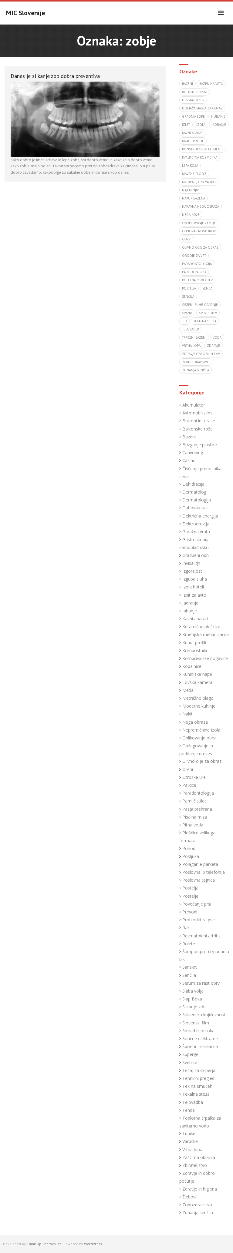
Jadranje (190, 603)
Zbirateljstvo (194, 1165)
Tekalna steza (196, 1094)
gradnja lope (193, 116)
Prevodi (189, 912)
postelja (189, 288)
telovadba (190, 329)
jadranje (219, 124)
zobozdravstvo (196, 362)
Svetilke (189, 1062)
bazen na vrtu (211, 84)
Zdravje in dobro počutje (197, 1177)
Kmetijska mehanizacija (205, 634)
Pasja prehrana (197, 809)
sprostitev (208, 313)
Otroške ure (194, 777)
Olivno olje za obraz (201, 761)
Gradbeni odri (195, 555)
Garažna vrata (196, 531)
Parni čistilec (194, 801)
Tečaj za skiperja (198, 1070)
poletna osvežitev (197, 280)
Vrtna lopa (192, 1149)
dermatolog (193, 100)
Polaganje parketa (200, 864)
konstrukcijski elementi (202, 149)
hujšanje (218, 116)
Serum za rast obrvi (201, 983)
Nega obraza (195, 722)
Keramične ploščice (201, 626)
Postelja (190, 888)
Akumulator (193, 405)
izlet (186, 124)
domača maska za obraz (202, 108)
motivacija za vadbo (199, 182)
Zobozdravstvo (197, 1205)
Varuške (190, 1141)
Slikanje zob (194, 1007)
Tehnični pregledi (198, 1078)
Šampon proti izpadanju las (204, 955)
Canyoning (192, 452)
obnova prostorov (199, 231)
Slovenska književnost (203, 1014)
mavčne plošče (194, 174)
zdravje (213, 345)
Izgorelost (192, 571)
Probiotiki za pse (198, 920)
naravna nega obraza (200, 206)
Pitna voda (192, 825)
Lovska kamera (197, 682)
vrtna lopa (191, 345)
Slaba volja (193, 991)
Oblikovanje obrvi (199, 738)
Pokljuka (190, 856)
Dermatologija (196, 500)
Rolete (188, 943)
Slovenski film (195, 1023)
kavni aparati (193, 133)
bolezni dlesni (194, 92)
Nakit (187, 714)
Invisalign (191, 563)
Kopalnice (191, 666)
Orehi (187, 769)
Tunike (188, 1133)
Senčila (189, 975)
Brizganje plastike (199, 444)
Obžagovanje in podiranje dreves (196, 749)
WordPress (93, 1243)
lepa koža (190, 165)
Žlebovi (189, 1197)
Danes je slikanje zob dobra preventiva (55, 75)
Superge (190, 1054)
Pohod (188, 848)
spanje (187, 313)
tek (184, 321)
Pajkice (189, 785)
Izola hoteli (193, 587)
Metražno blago (198, 698)
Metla (188, 690)
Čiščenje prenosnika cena (200, 472)
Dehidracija (193, 484)
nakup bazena (193, 198)
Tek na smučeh (197, 1086)
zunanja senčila (195, 370)
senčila (188, 296)
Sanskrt (189, 967)
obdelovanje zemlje (199, 223)
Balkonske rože (197, 429)
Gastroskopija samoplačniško (194, 543)
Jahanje (189, 611)
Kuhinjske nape (197, 674)
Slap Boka (192, 999)
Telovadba (192, 1102)
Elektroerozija (195, 524)
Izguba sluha (194, 579)
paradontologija (197, 264)
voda (217, 337)
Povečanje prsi (196, 904)
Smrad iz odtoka (198, 1031)
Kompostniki (194, 650)
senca (207, 288)
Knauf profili (193, 141)
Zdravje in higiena (199, 1189)
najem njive (191, 190)
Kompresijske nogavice (205, 658)
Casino (189, 460)
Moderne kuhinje (198, 706)
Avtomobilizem (197, 413)
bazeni (187, 84)
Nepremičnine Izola (201, 730)
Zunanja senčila (197, 1212)
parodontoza (194, 272)
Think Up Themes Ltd (44, 1243)
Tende (188, 1110)
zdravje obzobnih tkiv (201, 354)
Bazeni (189, 437)
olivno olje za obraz (200, 247)
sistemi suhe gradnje (200, 305)
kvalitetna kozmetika (199, 157)
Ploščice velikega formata (197, 836)
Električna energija (200, 516)
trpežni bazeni (194, 337)
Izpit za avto (194, 595)
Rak (186, 927)
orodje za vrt (194, 255)
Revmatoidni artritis (201, 936)
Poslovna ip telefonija (203, 872)
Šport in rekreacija (200, 1046)
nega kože (191, 215)
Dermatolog (194, 492)
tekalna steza (205, 321)
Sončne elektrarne (200, 1038)
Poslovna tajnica (198, 880)
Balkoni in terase (198, 421)
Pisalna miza (194, 817)
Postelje (190, 896)
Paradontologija (198, 793)
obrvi (186, 239)
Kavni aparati (195, 618)
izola (200, 124)
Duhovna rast (195, 508)
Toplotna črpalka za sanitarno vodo (200, 1122)
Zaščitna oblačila (198, 1157)
